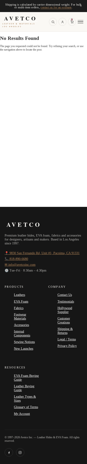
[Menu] (80, 22)
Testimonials (66, 301)
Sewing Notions (24, 342)
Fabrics (18, 308)
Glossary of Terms (26, 407)
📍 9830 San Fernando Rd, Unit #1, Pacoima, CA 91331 (42, 253)
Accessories (21, 325)
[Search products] (53, 22)
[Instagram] (20, 452)
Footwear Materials (20, 316)
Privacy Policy (67, 346)
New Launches (23, 348)
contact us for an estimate (56, 7)
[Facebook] (9, 452)
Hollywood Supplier (65, 310)
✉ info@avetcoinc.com (20, 264)
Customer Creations (64, 320)
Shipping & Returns (65, 331)
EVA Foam (21, 301)
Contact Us (65, 295)
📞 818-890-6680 (16, 259)
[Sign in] (62, 22)
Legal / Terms (67, 339)
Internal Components (22, 333)
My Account (22, 414)
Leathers (19, 295)
